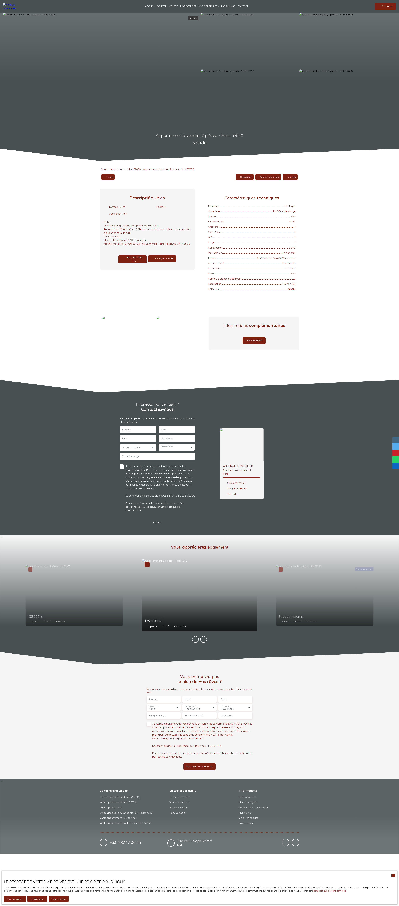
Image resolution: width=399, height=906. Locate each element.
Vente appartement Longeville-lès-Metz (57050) (126, 812)
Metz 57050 (134, 169)
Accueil (149, 6)
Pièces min (227, 715)
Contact (242, 6)
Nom (163, 429)
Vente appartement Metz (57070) (118, 802)
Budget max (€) (158, 715)
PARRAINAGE (228, 6)
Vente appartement (111, 807)
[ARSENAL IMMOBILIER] (13, 6)
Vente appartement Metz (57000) (118, 817)
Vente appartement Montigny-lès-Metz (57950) (126, 822)
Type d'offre (154, 706)
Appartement (117, 169)
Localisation (225, 706)
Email (125, 438)
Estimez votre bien (179, 797)
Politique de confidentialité (253, 807)
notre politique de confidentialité (329, 890)
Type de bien (190, 706)
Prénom (126, 429)
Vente (104, 169)
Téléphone (167, 438)
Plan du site (245, 812)
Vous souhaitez (167, 446)
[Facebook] (285, 842)
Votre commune (132, 447)
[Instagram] (295, 842)
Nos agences (188, 6)
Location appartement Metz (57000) (120, 797)
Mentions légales (248, 802)
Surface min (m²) (194, 715)
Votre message (130, 456)
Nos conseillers (208, 6)
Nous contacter (177, 812)
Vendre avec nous (179, 802)
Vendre (173, 6)
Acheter (162, 6)
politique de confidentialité (166, 756)
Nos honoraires (247, 797)
